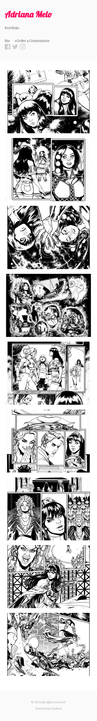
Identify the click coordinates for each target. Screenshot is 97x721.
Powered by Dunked (48, 708)
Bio (7, 41)
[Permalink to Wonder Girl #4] (48, 169)
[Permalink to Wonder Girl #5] (48, 441)
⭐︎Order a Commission (32, 41)
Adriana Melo (28, 14)
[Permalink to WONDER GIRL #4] (48, 101)
